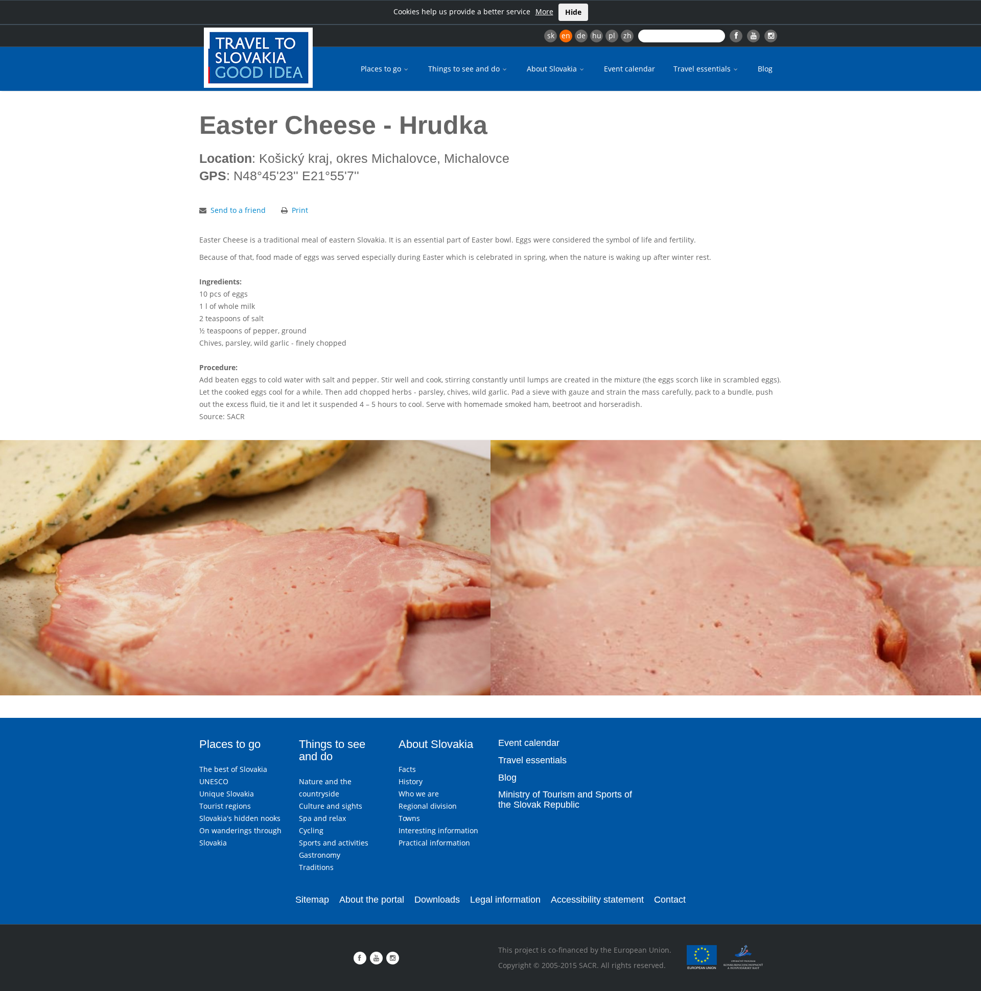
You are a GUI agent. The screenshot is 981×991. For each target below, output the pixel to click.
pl (612, 35)
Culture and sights (330, 806)
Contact (670, 900)
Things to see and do (465, 69)
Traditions (316, 867)
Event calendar (629, 69)
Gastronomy (319, 855)
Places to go (382, 69)
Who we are (419, 794)
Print (300, 210)
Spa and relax (322, 818)
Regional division (428, 806)
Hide (573, 12)
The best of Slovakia (233, 769)
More (544, 11)
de (581, 35)
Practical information (434, 843)
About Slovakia (553, 69)
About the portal (371, 900)
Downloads (437, 900)
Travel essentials (703, 69)
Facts (407, 769)
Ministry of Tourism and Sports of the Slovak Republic (565, 799)
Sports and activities (333, 843)
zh (627, 35)
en (566, 35)
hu (596, 35)
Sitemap (312, 900)
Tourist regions (225, 806)
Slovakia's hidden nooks (240, 818)
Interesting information (438, 830)
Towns (409, 818)
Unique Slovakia (226, 794)
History (411, 781)
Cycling (311, 830)
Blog (765, 69)
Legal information (505, 900)
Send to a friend (238, 210)
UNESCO (213, 781)
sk (550, 35)
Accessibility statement (597, 900)
